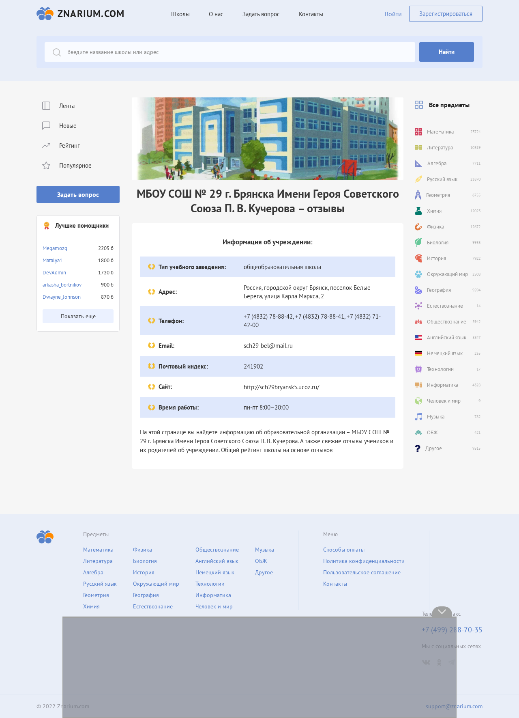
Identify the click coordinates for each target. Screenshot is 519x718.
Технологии (210, 583)
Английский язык (216, 561)
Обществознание (217, 549)
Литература (98, 561)
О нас (216, 14)
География (146, 595)
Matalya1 (52, 260)
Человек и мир (214, 606)
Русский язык (100, 583)
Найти (447, 52)
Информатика (213, 595)
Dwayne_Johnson (62, 296)
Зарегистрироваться (445, 13)
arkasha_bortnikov (62, 284)
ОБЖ (261, 561)
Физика (142, 549)
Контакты (311, 14)
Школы (180, 14)
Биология (145, 561)
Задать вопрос (78, 194)
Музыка (264, 549)
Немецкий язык (214, 572)
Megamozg (55, 248)
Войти (393, 14)
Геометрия (96, 595)
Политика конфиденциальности (364, 561)
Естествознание (153, 606)
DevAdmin (54, 272)
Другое (264, 572)
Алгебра (93, 572)
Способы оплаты (344, 549)
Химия (91, 606)
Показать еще (78, 316)
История (143, 572)
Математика (98, 549)
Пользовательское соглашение (362, 572)
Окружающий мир (156, 583)
